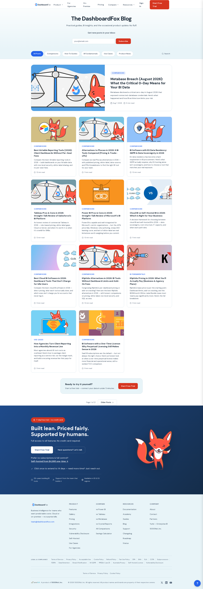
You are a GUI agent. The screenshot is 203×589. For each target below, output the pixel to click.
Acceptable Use (85, 559)
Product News (125, 54)
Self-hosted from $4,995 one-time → (49, 461)
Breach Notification (80, 563)
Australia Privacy (119, 563)
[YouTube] (171, 582)
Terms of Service (57, 559)
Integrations (74, 524)
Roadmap (127, 538)
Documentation (129, 509)
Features (73, 509)
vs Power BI (101, 509)
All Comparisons (103, 528)
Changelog (127, 533)
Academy (127, 514)
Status (126, 543)
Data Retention (64, 563)
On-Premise (86, 5)
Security (72, 528)
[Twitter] (162, 582)
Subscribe (123, 41)
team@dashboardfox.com (42, 522)
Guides (126, 519)
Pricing (101, 4)
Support (126, 528)
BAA (139, 559)
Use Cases (108, 54)
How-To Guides (71, 54)
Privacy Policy (71, 559)
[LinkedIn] (166, 582)
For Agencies (71, 5)
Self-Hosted (74, 538)
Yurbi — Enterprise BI (159, 524)
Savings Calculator (104, 533)
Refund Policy (111, 559)
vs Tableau (100, 514)
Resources (127, 5)
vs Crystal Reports (104, 524)
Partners (153, 519)
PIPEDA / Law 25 (104, 563)
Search (167, 54)
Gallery (72, 514)
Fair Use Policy (124, 559)
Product (57, 5)
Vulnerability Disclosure (79, 533)
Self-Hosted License (135, 563)
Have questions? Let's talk (70, 450)
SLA (145, 559)
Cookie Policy (98, 559)
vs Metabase (101, 519)
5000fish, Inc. (156, 528)
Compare (112, 5)
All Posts (37, 54)
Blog (125, 524)
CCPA (152, 559)
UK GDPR (93, 563)
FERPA (53, 563)
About (152, 509)
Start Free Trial (157, 5)
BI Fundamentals (91, 54)
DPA (134, 559)
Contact (153, 514)
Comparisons (52, 54)
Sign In (141, 5)
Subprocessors (162, 559)
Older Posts (106, 402)
